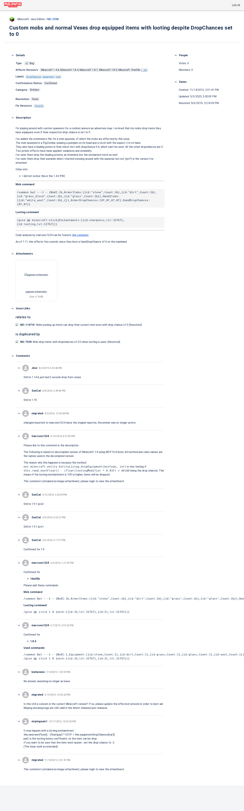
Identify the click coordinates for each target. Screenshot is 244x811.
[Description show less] (12, 117)
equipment (48, 76)
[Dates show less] (175, 82)
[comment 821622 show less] (19, 721)
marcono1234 (44, 235)
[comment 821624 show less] (19, 672)
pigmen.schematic (36, 291)
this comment (80, 235)
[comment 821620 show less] (19, 760)
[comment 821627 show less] (19, 540)
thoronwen (104, 422)
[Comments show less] (12, 356)
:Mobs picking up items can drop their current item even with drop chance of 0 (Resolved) (81, 324)
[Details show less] (12, 55)
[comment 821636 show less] (19, 368)
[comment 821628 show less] (19, 517)
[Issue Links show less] (12, 308)
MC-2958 (53, 19)
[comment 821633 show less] (19, 390)
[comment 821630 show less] (19, 436)
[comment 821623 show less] (19, 694)
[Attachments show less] (12, 253)
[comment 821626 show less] (19, 563)
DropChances (33, 76)
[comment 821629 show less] (19, 494)
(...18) (144, 70)
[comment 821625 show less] (19, 625)
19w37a (39, 106)
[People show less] (175, 55)
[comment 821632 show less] (19, 413)
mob (58, 76)
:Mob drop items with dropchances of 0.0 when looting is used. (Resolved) (70, 341)
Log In (236, 5)
